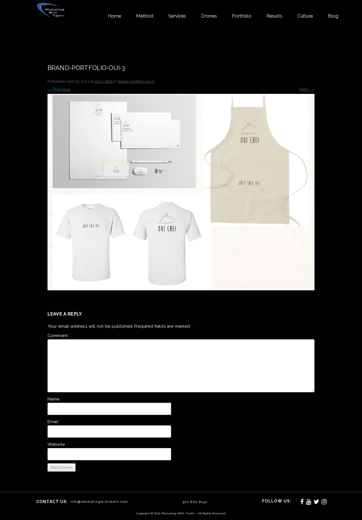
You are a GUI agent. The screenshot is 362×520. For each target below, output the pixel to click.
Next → (306, 89)
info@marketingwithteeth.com (99, 502)
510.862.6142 (195, 502)
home (114, 16)
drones (209, 16)
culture (305, 16)
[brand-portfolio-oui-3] (181, 192)
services (177, 16)
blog (333, 16)
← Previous (59, 89)
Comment (59, 335)
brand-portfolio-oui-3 (136, 81)
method (144, 16)
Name (55, 399)
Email (54, 421)
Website (56, 444)
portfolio (241, 16)
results (274, 16)
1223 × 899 (103, 81)
